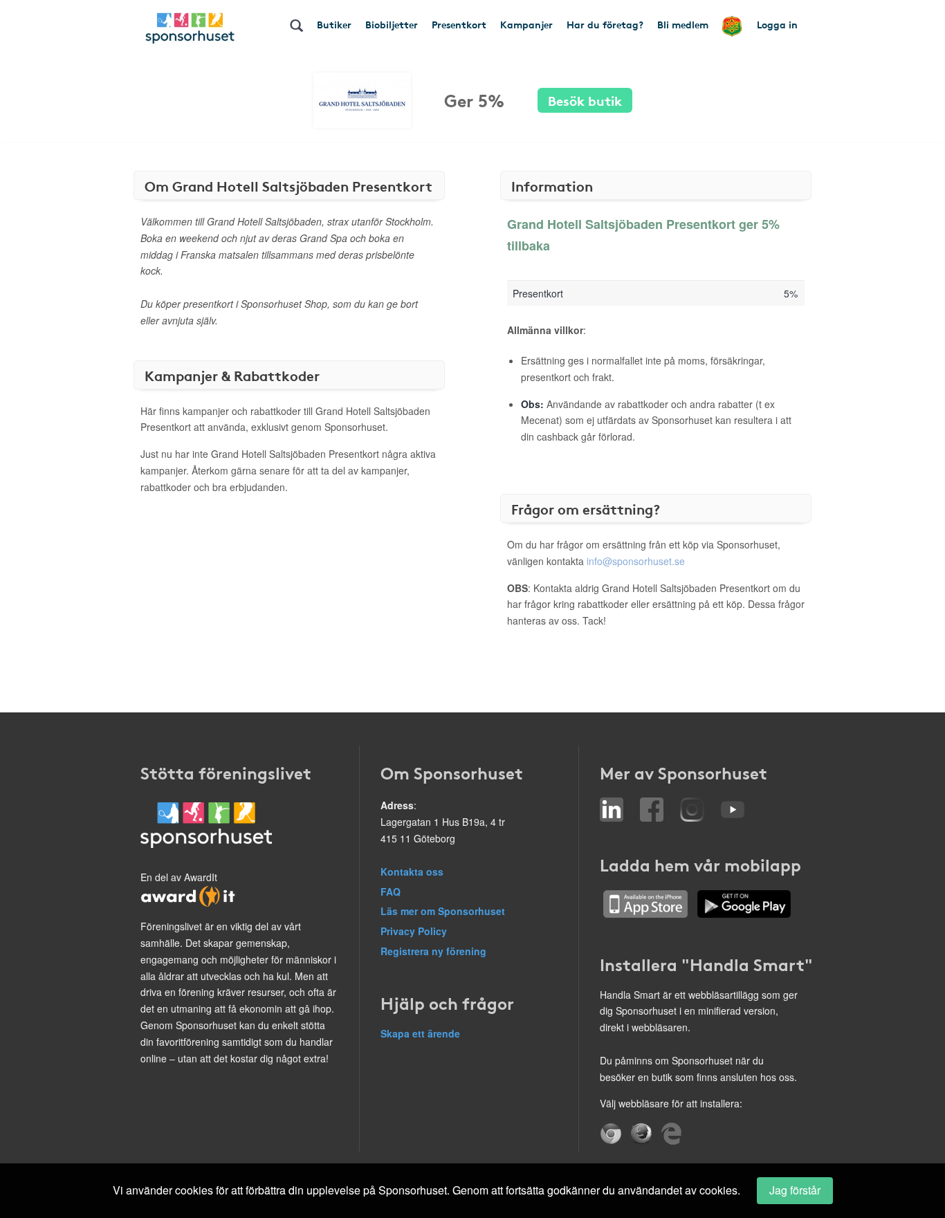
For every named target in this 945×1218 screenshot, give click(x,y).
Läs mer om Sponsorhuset (442, 911)
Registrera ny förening (433, 951)
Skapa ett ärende (420, 1033)
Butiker (334, 24)
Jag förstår (794, 1190)
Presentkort (459, 24)
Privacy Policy (413, 931)
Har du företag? (605, 24)
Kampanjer (526, 24)
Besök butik (585, 100)
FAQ (390, 891)
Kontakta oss (411, 871)
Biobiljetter (391, 24)
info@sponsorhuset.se (636, 561)
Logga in (777, 24)
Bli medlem (682, 24)
